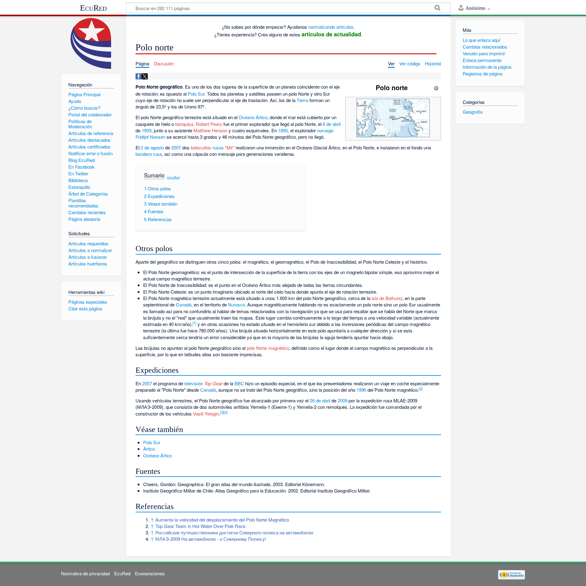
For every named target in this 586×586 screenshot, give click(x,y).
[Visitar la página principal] (91, 43)
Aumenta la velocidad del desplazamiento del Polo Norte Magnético (222, 519)
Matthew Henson (210, 130)
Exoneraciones (150, 573)
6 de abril (332, 124)
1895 (283, 130)
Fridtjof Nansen (150, 137)
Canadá (183, 304)
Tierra (302, 100)
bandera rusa (149, 154)
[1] (194, 322)
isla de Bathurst (386, 298)
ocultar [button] (173, 177)
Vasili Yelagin (206, 413)
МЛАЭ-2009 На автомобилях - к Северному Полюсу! (210, 539)
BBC (239, 383)
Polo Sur (196, 93)
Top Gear (213, 383)
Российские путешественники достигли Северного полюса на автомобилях (234, 532)
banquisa (184, 124)
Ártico (149, 448)
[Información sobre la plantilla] (436, 87)
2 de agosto (152, 147)
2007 (176, 147)
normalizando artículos (330, 27)
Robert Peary (209, 124)
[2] (420, 388)
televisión (193, 383)
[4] (225, 412)
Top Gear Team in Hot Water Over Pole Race (200, 526)
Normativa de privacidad (85, 573)
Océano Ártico (253, 117)
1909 (146, 130)
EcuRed (93, 8)
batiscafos (201, 147)
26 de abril (320, 400)
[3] (222, 412)
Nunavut (236, 304)
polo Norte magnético (268, 348)
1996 (361, 389)
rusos (218, 147)
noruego (325, 130)
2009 (342, 400)
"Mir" (229, 147)
